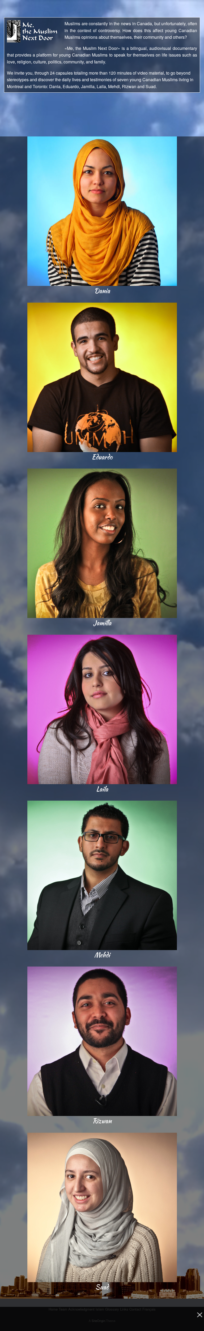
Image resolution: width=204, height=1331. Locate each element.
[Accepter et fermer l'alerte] (199, 1319)
